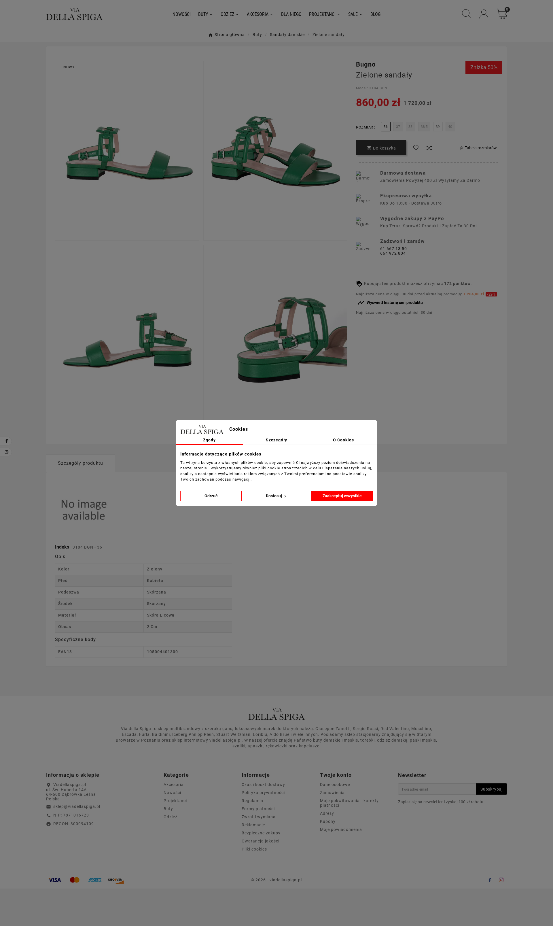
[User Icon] (483, 14)
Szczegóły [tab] (276, 440)
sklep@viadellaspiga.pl (76, 806)
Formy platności (258, 808)
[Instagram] (501, 880)
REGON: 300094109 (73, 823)
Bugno (366, 64)
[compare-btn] (429, 148)
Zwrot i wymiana (259, 816)
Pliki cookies (254, 849)
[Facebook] (489, 880)
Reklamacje (253, 825)
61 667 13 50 (393, 248)
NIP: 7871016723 (71, 815)
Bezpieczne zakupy (261, 833)
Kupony (328, 821)
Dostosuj (274, 496)
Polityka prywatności (263, 792)
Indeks (62, 547)
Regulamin (252, 800)
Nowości (172, 792)
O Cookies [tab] (343, 440)
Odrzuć (210, 496)
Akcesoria (174, 784)
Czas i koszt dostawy (263, 784)
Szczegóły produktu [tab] (80, 463)
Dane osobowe (335, 784)
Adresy (327, 813)
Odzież (170, 816)
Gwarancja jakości (260, 841)
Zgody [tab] (209, 440)
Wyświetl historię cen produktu (390, 302)
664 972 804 (393, 253)
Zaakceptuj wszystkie (342, 496)
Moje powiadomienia (341, 829)
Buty (168, 808)
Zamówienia (332, 792)
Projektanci (175, 800)
